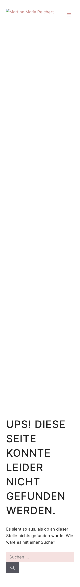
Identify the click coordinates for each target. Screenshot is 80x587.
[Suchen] (12, 567)
